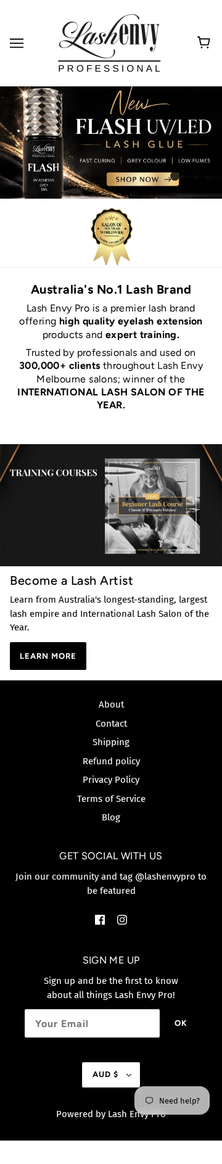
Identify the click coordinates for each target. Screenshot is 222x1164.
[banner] (109, 42)
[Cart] (205, 43)
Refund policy (111, 761)
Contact (111, 723)
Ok (181, 1023)
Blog (111, 817)
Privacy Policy (111, 779)
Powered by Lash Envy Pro (111, 1114)
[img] (100, 919)
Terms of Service (111, 798)
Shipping (111, 742)
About (111, 704)
